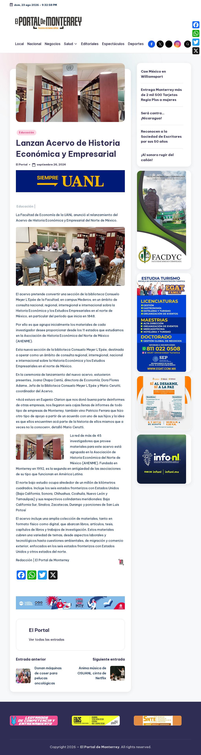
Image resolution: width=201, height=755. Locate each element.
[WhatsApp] (196, 33)
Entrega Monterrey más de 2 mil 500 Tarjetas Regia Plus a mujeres (161, 95)
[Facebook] (196, 24)
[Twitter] (196, 42)
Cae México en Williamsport (153, 74)
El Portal (39, 630)
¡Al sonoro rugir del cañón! (157, 157)
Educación (26, 132)
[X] (196, 50)
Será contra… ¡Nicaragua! (152, 115)
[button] (46, 639)
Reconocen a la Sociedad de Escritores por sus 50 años (161, 136)
